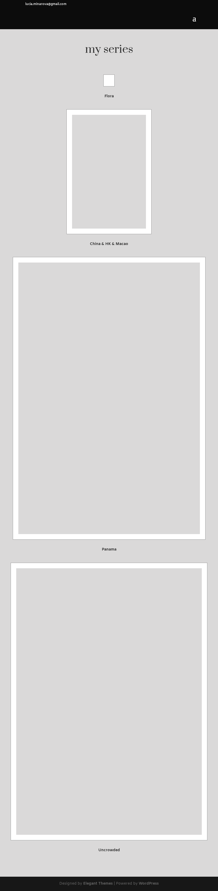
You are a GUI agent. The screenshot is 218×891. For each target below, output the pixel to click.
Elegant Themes (98, 883)
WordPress (149, 883)
